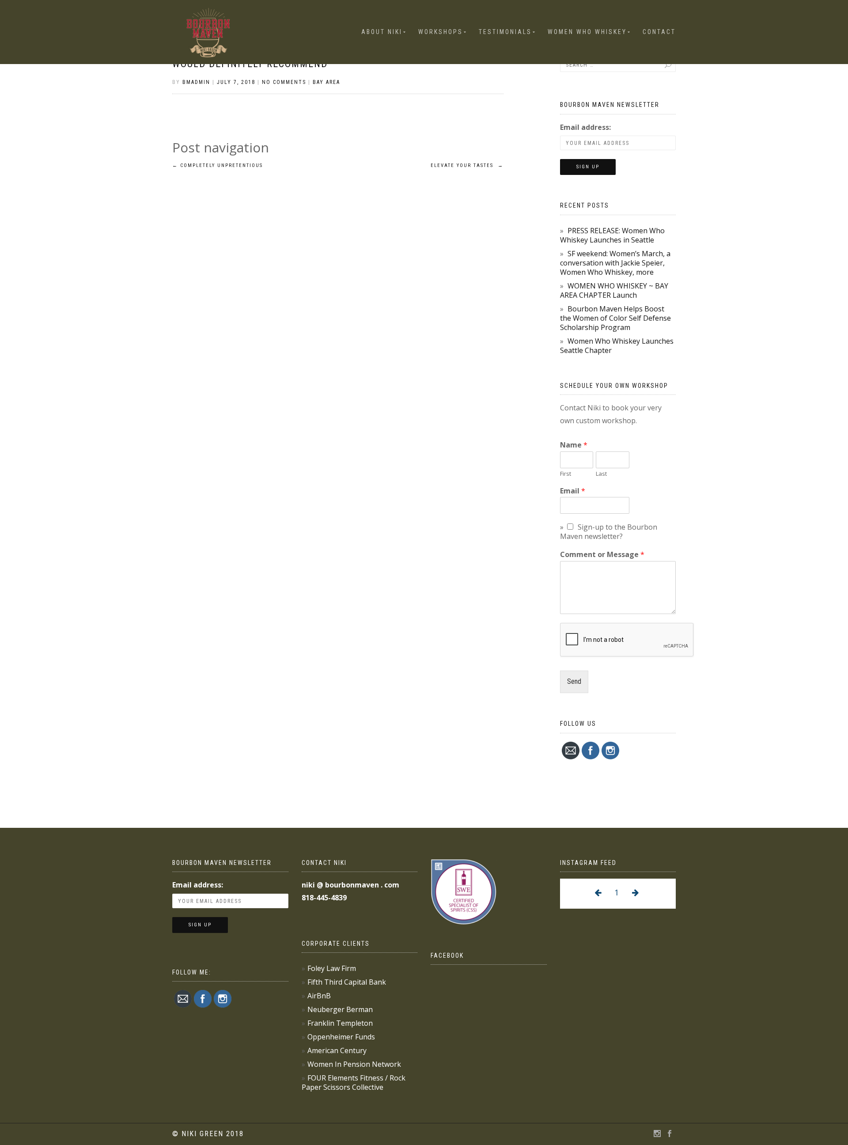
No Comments (284, 82)
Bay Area (326, 82)
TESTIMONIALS (505, 31)
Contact (659, 31)
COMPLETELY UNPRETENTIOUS (217, 165)
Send (574, 681)
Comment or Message (602, 554)
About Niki (381, 31)
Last (601, 474)
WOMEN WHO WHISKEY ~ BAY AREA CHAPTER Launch (614, 290)
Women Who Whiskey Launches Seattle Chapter (617, 345)
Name (573, 445)
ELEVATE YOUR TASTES (467, 165)
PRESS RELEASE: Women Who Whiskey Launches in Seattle (612, 235)
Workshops (440, 31)
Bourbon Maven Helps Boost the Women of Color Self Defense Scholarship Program (615, 318)
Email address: (585, 127)
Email (572, 491)
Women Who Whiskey (587, 31)
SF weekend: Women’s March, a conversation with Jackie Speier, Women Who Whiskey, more (615, 263)
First (565, 474)
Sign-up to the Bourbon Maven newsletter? (608, 531)
